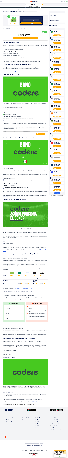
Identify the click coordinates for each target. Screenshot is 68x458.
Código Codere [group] (19, 11)
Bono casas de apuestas (14, 9)
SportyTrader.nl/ (56, 427)
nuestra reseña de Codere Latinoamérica (16, 124)
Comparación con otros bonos (55, 21)
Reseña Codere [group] (6, 11)
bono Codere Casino (33, 401)
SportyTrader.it (55, 419)
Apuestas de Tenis (9, 419)
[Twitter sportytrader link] (10, 410)
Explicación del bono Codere (55, 13)
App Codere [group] (25, 11)
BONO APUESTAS (38, 414)
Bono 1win (37, 423)
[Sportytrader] (3, 9)
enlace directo (5, 196)
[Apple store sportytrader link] (53, 410)
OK (59, 456)
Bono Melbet (37, 421)
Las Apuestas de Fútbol (10, 417)
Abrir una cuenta (41, 133)
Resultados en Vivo (9, 421)
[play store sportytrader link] (60, 410)
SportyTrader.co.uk (55, 423)
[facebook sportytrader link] (8, 410)
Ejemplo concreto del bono (54, 20)
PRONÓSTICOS (24, 414)
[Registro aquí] (64, 1)
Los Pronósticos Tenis (24, 419)
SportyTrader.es (58, 432)
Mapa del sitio (43, 447)
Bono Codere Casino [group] (32, 11)
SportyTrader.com (56, 417)
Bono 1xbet (37, 419)
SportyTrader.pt (56, 421)
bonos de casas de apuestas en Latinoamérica (23, 288)
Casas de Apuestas (7, 9)
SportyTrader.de (55, 425)
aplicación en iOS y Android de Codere (21, 335)
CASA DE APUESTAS (10, 414)
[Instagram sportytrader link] (12, 410)
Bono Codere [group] (12, 11)
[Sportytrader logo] (34, 437)
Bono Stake (37, 425)
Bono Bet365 (37, 417)
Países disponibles (53, 15)
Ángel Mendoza (14, 28)
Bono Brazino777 (38, 427)
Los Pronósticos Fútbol (25, 417)
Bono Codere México (53, 18)
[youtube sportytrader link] (6, 410)
